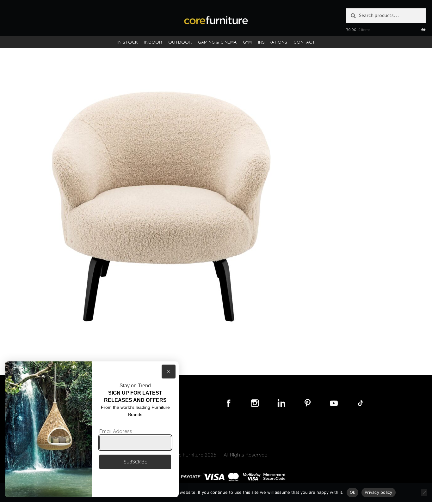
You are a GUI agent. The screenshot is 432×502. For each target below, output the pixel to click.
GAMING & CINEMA (217, 42)
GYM (247, 42)
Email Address (115, 431)
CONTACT (304, 42)
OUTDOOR (180, 42)
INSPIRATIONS (272, 42)
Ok (352, 492)
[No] (424, 492)
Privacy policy (378, 492)
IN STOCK (127, 42)
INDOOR (153, 42)
